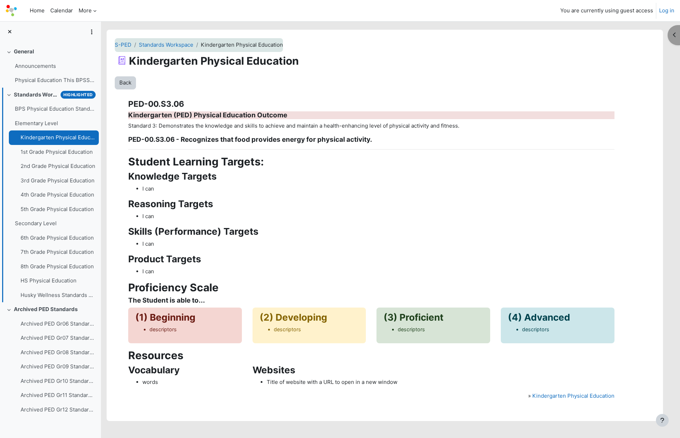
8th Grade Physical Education (57, 266)
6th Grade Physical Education (57, 237)
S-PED (123, 44)
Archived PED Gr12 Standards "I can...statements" (58, 409)
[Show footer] (662, 420)
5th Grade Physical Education (57, 209)
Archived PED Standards (46, 309)
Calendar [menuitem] (61, 10)
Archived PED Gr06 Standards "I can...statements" (58, 323)
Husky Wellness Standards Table (58, 295)
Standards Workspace (36, 94)
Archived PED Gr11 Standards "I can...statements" (58, 395)
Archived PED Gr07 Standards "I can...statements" (58, 337)
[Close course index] (10, 32)
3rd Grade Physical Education (58, 180)
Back (125, 82)
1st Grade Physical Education (57, 151)
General (24, 51)
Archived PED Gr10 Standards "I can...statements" (58, 381)
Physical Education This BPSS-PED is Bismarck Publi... (55, 80)
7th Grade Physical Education (57, 252)
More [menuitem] (85, 10)
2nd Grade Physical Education (58, 166)
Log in (666, 10)
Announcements (35, 66)
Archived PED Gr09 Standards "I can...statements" (58, 366)
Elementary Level (36, 123)
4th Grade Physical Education (57, 194)
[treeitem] (50, 66)
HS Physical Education (48, 280)
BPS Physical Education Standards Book (55, 108)
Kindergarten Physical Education (58, 137)
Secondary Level (36, 223)
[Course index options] (91, 31)
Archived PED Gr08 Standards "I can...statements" (58, 352)
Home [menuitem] (37, 10)
